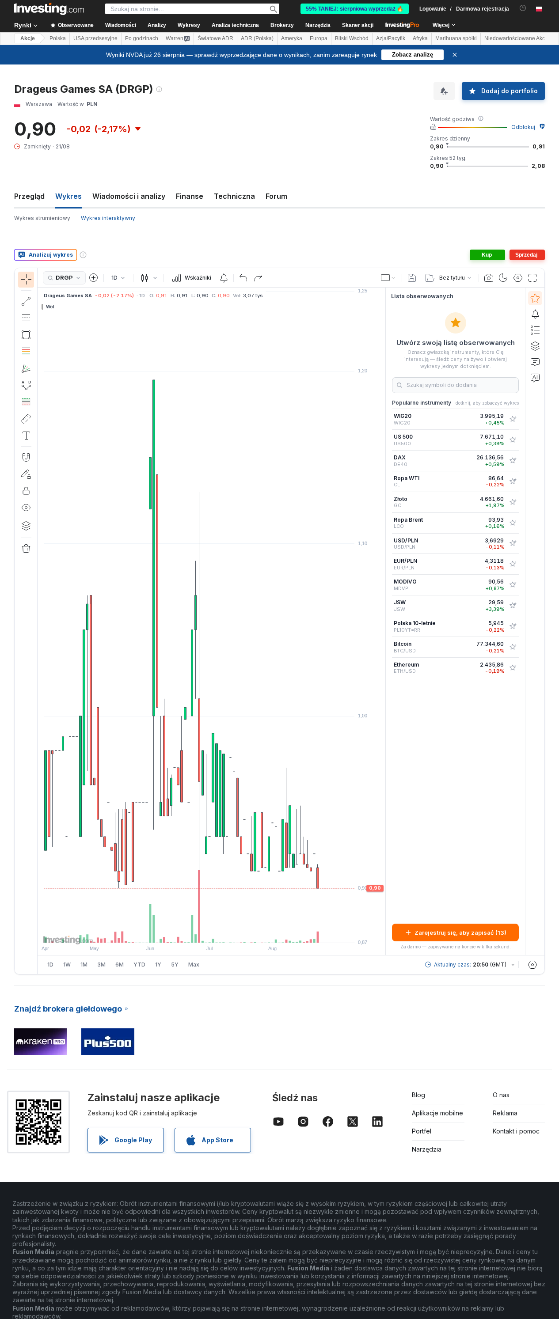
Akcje (27, 38)
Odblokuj (523, 127)
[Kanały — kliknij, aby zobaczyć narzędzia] (26, 318)
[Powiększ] (199, 931)
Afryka (420, 38)
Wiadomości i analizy (128, 196)
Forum (276, 196)
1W (67, 964)
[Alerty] (535, 314)
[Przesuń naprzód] (223, 931)
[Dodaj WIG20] (512, 419)
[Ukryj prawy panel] (382, 621)
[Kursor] (26, 280)
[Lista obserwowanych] (535, 298)
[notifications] (523, 8)
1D (50, 964)
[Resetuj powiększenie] (235, 931)
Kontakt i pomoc (516, 1131)
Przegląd (29, 196)
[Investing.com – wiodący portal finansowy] (49, 9)
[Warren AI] (535, 378)
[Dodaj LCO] (512, 523)
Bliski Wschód (352, 38)
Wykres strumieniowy (42, 218)
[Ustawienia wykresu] (518, 277)
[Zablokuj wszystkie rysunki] (26, 491)
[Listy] (535, 330)
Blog (418, 1095)
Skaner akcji (357, 25)
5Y (175, 964)
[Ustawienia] (532, 964)
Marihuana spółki (456, 38)
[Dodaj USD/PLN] (512, 543)
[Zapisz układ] (411, 277)
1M (83, 964)
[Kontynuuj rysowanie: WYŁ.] (26, 474)
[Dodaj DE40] (512, 461)
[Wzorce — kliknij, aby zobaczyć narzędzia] (26, 385)
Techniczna (234, 196)
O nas (501, 1095)
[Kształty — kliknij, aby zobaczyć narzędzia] (26, 335)
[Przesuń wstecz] (211, 931)
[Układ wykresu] (388, 277)
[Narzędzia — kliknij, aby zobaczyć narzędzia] (26, 419)
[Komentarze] (535, 362)
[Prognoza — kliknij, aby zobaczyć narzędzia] (26, 402)
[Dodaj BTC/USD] (512, 647)
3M (101, 964)
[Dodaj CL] (512, 481)
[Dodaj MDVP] (512, 585)
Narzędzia (426, 1149)
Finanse (189, 196)
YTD (139, 964)
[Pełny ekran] (532, 277)
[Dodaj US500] (512, 440)
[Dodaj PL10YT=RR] (512, 626)
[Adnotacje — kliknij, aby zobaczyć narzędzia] (26, 435)
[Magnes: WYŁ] (26, 457)
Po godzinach (141, 38)
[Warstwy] (26, 525)
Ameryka (291, 38)
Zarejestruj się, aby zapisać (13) (460, 932)
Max (193, 964)
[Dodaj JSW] (512, 605)
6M (119, 964)
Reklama (505, 1113)
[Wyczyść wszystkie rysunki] (26, 549)
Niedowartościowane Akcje (516, 38)
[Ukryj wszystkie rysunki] (26, 507)
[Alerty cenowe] (223, 277)
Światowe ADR (215, 38)
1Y (158, 964)
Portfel (421, 1131)
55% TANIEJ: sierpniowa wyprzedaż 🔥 (354, 9)
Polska (57, 38)
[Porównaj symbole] (93, 277)
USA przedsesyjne (95, 38)
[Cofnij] (243, 277)
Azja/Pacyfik (390, 38)
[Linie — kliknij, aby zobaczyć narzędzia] (26, 301)
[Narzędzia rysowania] (40, 621)
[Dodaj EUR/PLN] (512, 564)
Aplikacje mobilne (437, 1113)
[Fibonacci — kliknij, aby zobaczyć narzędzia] (26, 352)
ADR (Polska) (257, 38)
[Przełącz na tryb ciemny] (503, 277)
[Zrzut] (488, 277)
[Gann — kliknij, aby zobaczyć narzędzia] (26, 368)
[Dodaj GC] (512, 502)
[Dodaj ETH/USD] (512, 668)
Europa (318, 38)
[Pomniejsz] (188, 931)
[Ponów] (258, 277)
